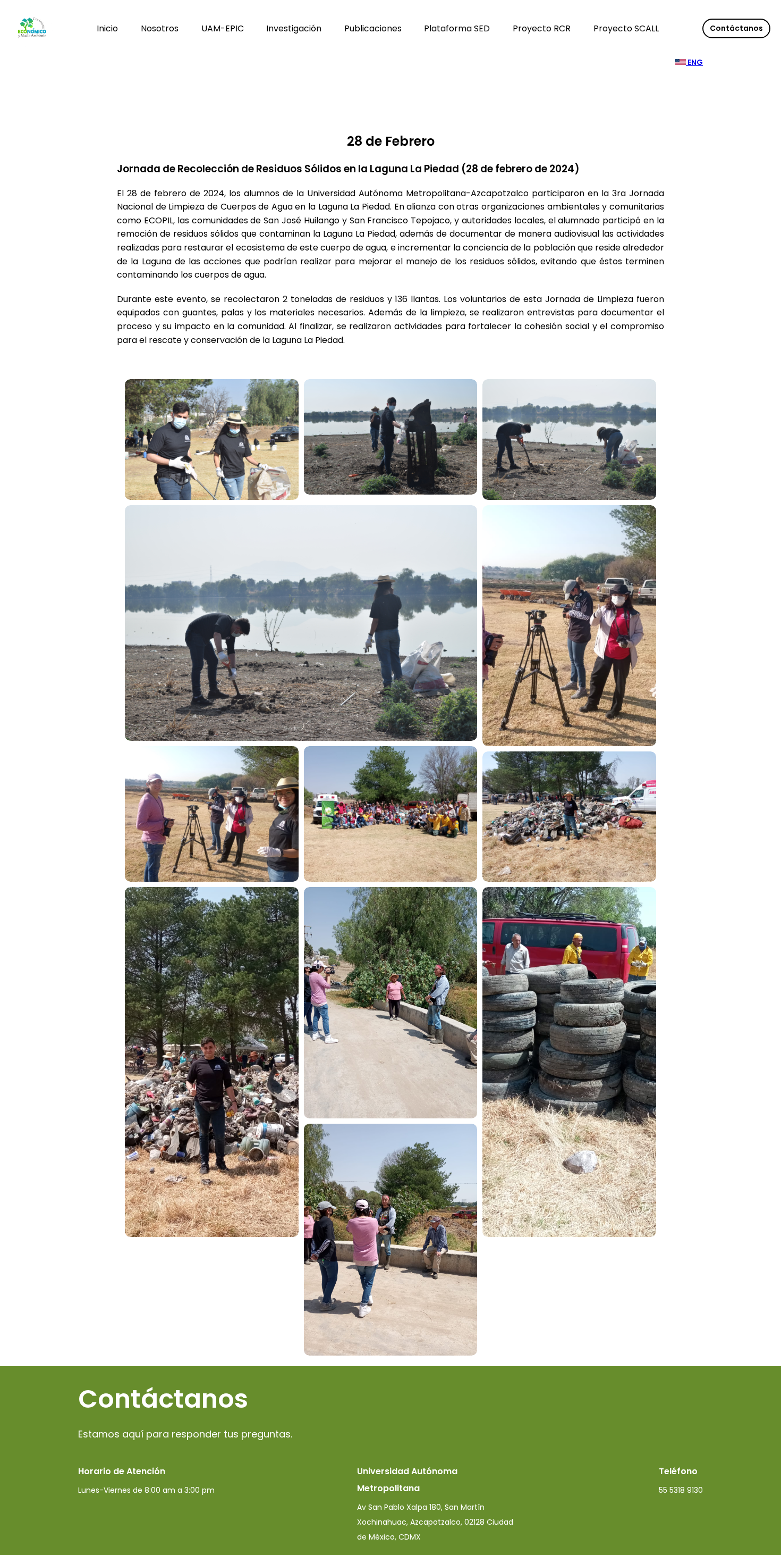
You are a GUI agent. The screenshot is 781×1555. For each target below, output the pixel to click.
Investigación (293, 28)
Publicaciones (373, 28)
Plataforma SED (457, 28)
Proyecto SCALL (626, 28)
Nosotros (160, 28)
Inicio (107, 28)
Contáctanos (736, 28)
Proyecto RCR (542, 28)
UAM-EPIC (222, 28)
